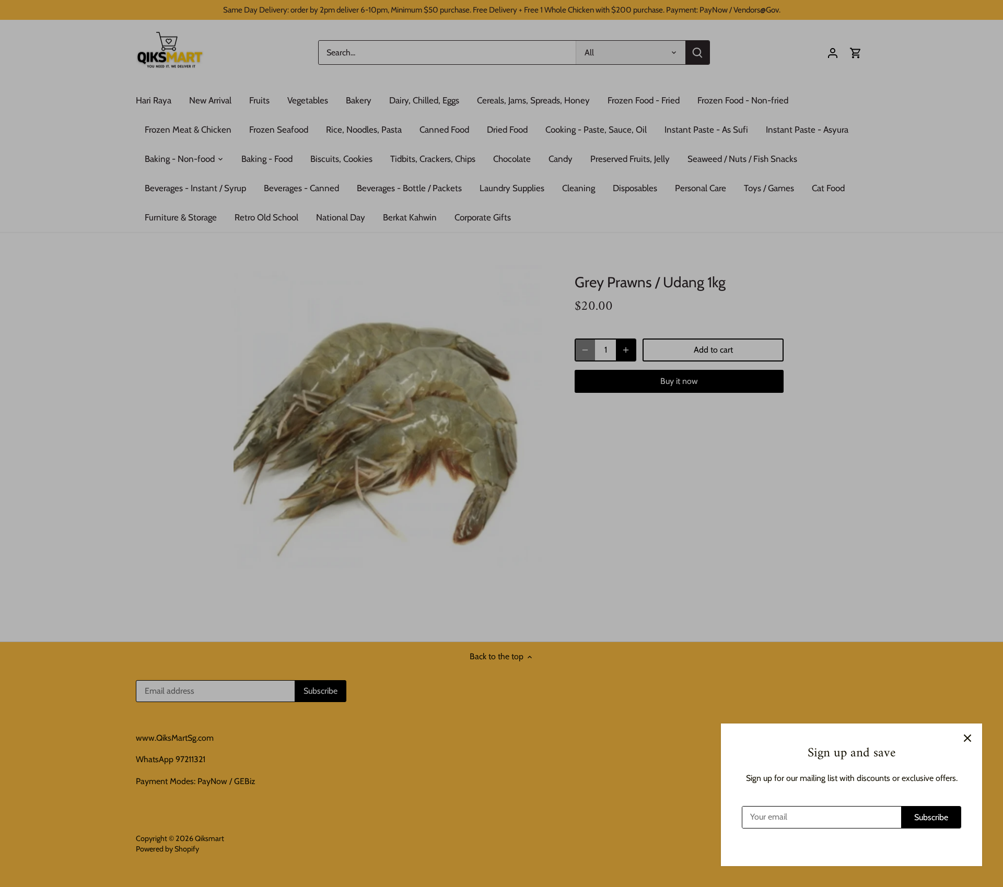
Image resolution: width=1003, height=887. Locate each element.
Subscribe (931, 817)
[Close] (967, 738)
